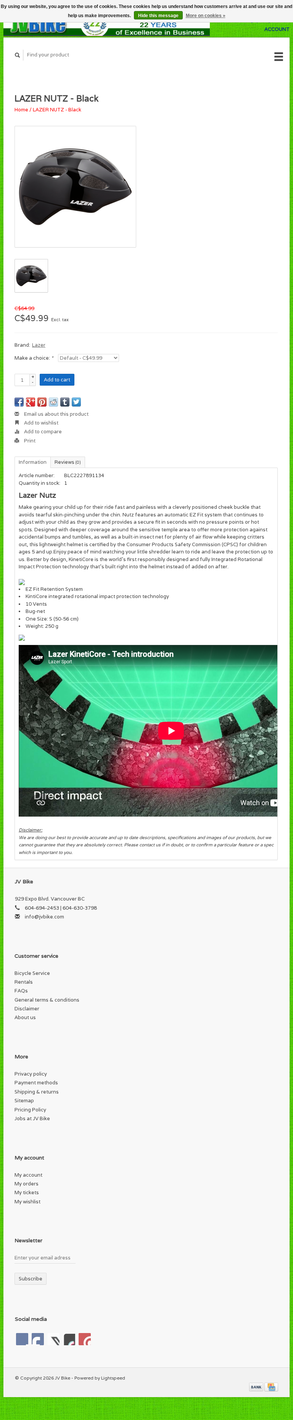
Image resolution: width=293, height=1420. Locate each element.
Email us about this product (56, 414)
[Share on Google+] (30, 402)
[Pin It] (42, 402)
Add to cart (57, 379)
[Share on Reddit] (53, 402)
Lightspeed (113, 1378)
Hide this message (158, 15)
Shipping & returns (36, 1092)
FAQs (21, 990)
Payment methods (36, 1082)
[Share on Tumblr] (64, 402)
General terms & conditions (46, 1000)
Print (29, 440)
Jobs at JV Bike (32, 1118)
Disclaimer (26, 1008)
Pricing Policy (30, 1109)
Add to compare (42, 431)
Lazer (38, 345)
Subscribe (30, 1278)
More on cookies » (205, 15)
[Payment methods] (256, 1386)
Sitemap (24, 1100)
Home (21, 109)
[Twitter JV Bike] (38, 1339)
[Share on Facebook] (19, 402)
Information (33, 462)
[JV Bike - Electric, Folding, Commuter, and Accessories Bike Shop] (106, 24)
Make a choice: (33, 358)
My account (28, 1175)
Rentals (23, 982)
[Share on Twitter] (76, 402)
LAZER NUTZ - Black (57, 109)
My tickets (26, 1192)
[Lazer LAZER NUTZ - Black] (75, 186)
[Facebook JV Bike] (22, 1339)
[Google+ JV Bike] (53, 1339)
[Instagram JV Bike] (85, 1339)
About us (25, 1017)
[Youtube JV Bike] (69, 1339)
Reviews (68, 462)
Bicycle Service (32, 973)
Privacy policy (30, 1074)
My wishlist (27, 1201)
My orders (26, 1183)
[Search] (17, 55)
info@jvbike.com (44, 916)
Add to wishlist (40, 423)
